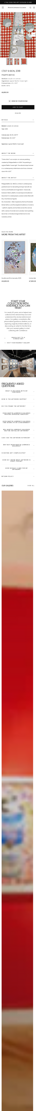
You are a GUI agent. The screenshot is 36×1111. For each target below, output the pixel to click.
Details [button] (5, 120)
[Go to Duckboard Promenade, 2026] (15, 257)
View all (31, 485)
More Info (6, 86)
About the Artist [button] (9, 178)
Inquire (18, 113)
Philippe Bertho (8, 75)
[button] (3, 7)
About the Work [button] (9, 153)
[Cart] (34, 8)
